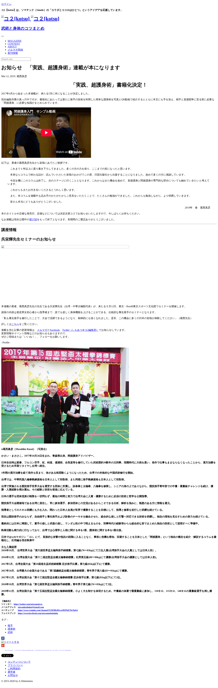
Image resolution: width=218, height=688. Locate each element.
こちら (15, 324)
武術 (10, 632)
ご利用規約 (14, 668)
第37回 (33, 219)
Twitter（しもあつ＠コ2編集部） (80, 330)
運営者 (11, 672)
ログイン (6, 4)
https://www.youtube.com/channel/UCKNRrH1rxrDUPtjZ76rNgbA (48, 610)
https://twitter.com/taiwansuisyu (28, 604)
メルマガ (42, 330)
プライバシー (15, 665)
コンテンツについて (19, 661)
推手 (10, 625)
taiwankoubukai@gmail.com (31, 607)
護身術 (11, 629)
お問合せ (13, 675)
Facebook (55, 330)
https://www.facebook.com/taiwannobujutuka (38, 613)
